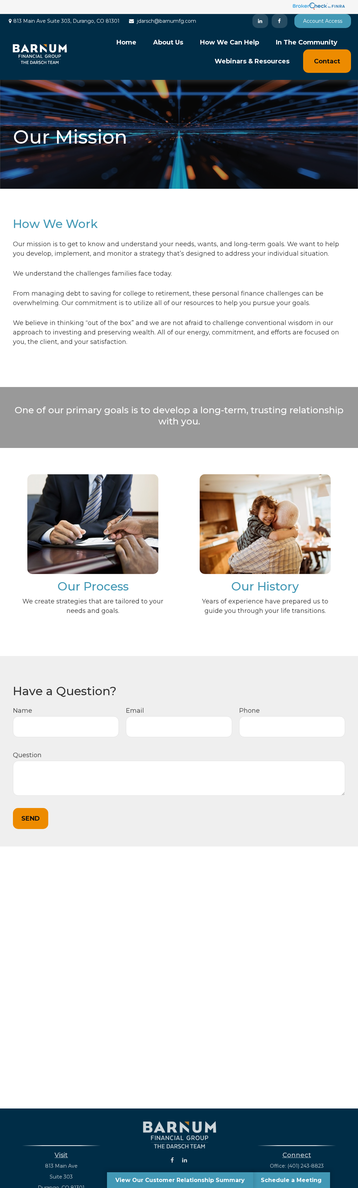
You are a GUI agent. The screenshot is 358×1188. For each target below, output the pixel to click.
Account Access (322, 21)
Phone (249, 710)
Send (30, 818)
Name (22, 710)
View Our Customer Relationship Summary (180, 1180)
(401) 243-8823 (305, 1166)
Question (27, 755)
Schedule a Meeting (291, 1180)
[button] (126, 42)
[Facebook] (279, 21)
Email (135, 710)
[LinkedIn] (260, 21)
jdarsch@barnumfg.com (166, 21)
